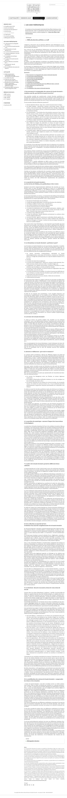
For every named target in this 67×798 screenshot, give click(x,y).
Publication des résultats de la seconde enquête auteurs (11, 80)
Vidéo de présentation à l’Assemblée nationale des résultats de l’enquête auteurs (12, 75)
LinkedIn (27, 785)
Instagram (8, 95)
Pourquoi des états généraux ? (11, 29)
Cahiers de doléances (9, 28)
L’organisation (8, 34)
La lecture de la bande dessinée (34, 79)
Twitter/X (31, 785)
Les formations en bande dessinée (35, 78)
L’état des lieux (8, 31)
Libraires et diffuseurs (31, 81)
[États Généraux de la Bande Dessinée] (33, 9)
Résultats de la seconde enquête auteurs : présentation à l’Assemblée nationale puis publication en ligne (12, 84)
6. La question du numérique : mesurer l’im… (11, 56)
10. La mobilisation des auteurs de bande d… (12, 67)
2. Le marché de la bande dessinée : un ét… (12, 47)
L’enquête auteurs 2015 (10, 26)
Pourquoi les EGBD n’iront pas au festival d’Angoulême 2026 (12, 88)
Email (33, 785)
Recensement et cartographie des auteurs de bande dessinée (41, 75)
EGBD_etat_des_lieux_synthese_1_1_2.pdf (38, 40)
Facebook (25, 785)
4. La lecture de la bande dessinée (12, 51)
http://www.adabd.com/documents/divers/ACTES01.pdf (35, 780)
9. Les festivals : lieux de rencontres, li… (10, 65)
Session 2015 (39, 18)
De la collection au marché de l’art (35, 85)
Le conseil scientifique (9, 36)
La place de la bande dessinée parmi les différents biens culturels (42, 84)
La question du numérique (33, 82)
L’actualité (14, 18)
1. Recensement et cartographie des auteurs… (11, 44)
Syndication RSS (8, 105)
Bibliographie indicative (33, 741)
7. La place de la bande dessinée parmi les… (11, 59)
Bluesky (29, 785)
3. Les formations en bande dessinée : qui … (10, 49)
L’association (51, 18)
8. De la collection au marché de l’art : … (11, 62)
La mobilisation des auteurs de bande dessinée (38, 88)
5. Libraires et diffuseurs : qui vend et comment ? (12, 54)
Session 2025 (26, 18)
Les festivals (29, 87)
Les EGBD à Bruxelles (9, 78)
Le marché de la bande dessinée (34, 76)
